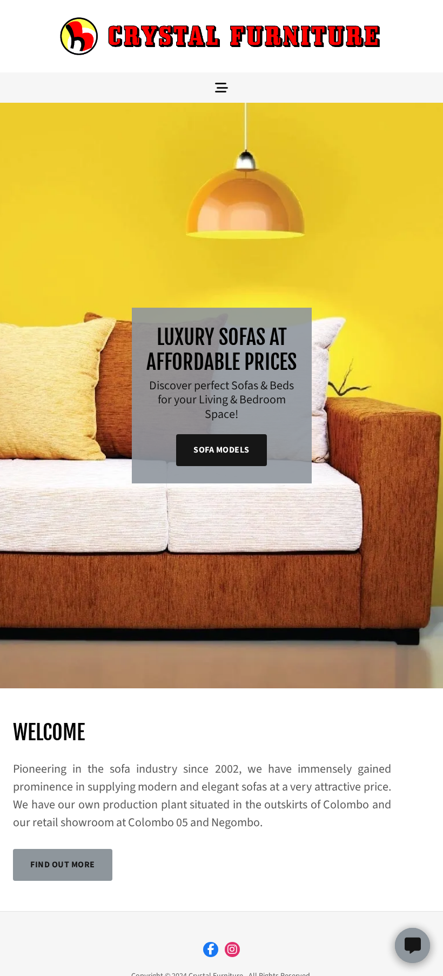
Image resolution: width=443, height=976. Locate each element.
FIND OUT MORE (62, 865)
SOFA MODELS (221, 450)
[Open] (221, 87)
